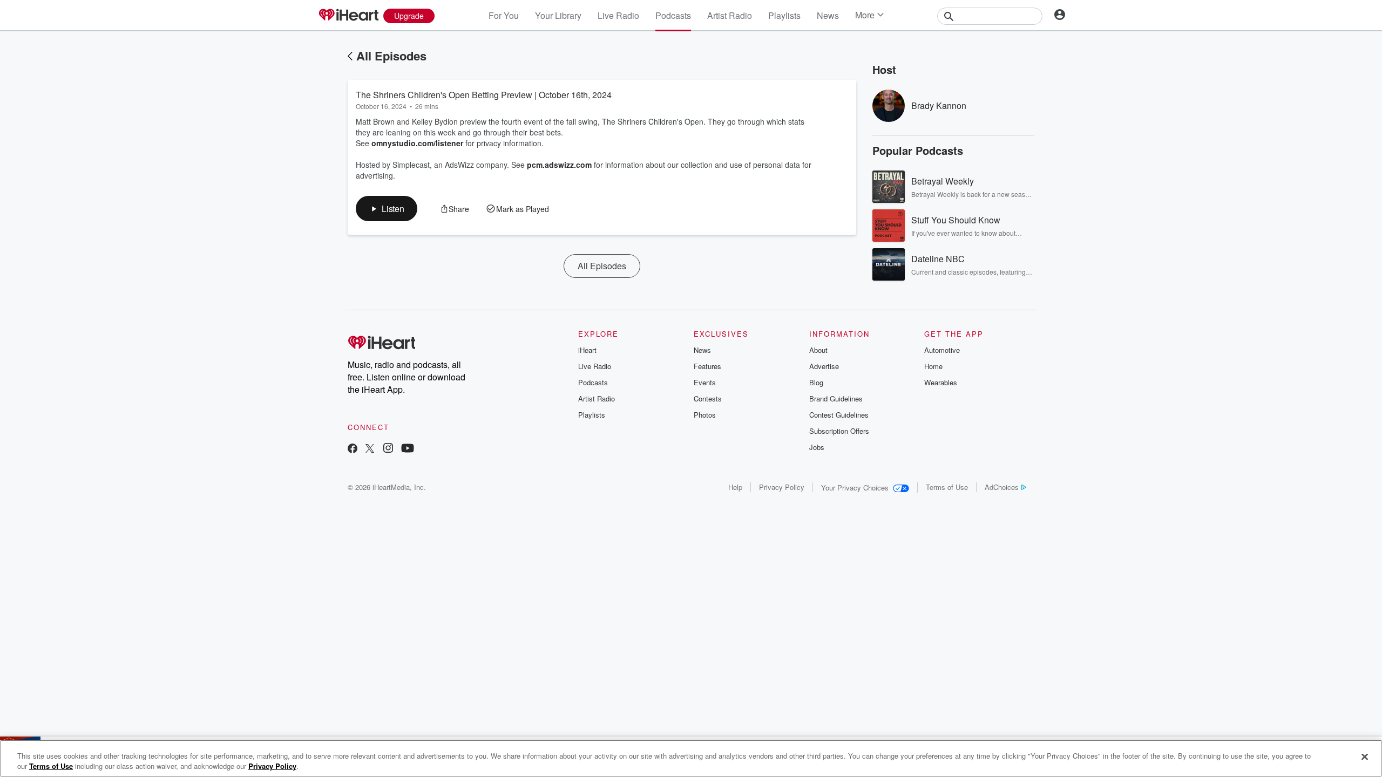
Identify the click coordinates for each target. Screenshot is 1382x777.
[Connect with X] (369, 449)
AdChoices (1002, 487)
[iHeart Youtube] (407, 449)
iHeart (587, 350)
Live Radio (618, 15)
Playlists (784, 15)
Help (735, 487)
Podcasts (673, 15)
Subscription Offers (839, 431)
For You (504, 15)
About (818, 350)
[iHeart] (348, 15)
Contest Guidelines (839, 415)
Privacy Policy (781, 487)
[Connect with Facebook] (352, 449)
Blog (816, 382)
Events (705, 382)
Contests (708, 398)
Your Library (558, 15)
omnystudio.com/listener (417, 143)
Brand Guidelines (836, 398)
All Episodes (391, 55)
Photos (705, 415)
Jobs (816, 447)
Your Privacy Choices (855, 487)
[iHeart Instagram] (388, 449)
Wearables (940, 382)
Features (707, 366)
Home (933, 366)
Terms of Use (947, 487)
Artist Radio (729, 15)
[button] (386, 208)
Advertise (824, 366)
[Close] (1365, 757)
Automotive (942, 350)
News (828, 15)
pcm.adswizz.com (559, 164)
